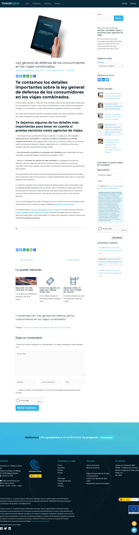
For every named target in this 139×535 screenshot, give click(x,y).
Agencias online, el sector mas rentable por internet (72, 290)
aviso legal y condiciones (108, 189)
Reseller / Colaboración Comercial (126, 468)
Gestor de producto (93, 465)
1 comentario (70, 70)
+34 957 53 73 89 (7, 476)
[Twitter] (5, 528)
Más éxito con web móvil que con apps (24, 289)
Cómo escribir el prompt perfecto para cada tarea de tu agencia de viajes (113, 96)
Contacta (106, 437)
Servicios (47, 3)
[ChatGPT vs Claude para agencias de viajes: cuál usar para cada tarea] (100, 115)
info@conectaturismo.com (10, 481)
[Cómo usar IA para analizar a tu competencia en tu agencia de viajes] (100, 105)
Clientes (57, 3)
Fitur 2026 (118, 475)
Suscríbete (61, 468)
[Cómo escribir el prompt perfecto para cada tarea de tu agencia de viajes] (100, 94)
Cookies (60, 483)
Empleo (60, 473)
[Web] (75, 382)
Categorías (101, 62)
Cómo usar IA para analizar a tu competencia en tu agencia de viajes (113, 106)
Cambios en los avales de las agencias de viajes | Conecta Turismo (47, 327)
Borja (100, 248)
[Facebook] (1, 528)
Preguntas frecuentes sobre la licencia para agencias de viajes (110, 250)
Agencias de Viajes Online (25, 70)
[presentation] (29, 3)
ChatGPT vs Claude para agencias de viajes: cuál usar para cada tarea (113, 116)
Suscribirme (117, 238)
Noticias (124, 3)
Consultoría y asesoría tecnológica (97, 483)
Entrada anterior (25, 260)
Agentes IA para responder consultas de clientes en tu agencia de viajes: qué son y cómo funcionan (113, 129)
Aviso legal (61, 478)
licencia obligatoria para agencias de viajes (32, 212)
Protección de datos (64, 481)
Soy (27, 3)
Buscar (99, 14)
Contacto (133, 3)
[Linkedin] (9, 528)
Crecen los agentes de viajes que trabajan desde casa (49, 290)
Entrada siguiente (74, 260)
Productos (36, 3)
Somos (60, 465)
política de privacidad (114, 186)
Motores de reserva (92, 468)
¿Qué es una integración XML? (125, 465)
